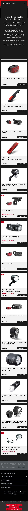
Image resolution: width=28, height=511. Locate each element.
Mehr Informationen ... (20, 503)
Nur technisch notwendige (14, 505)
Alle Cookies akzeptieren (14, 509)
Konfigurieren (14, 507)
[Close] (25, 3)
